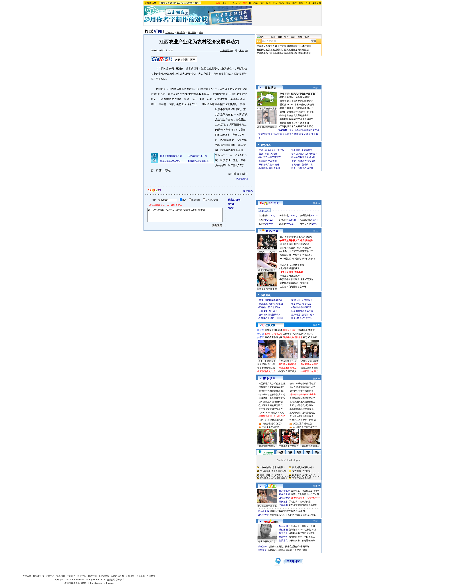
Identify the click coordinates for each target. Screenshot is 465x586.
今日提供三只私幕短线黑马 (304, 153)
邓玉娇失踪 (280, 46)
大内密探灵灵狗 (287, 247)
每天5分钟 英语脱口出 (302, 164)
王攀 (282, 126)
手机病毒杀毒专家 (273, 337)
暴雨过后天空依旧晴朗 (297, 550)
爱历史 (283, 97)
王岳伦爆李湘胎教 (270, 427)
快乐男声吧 (305, 215)
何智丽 (264, 134)
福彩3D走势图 (310, 337)
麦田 (291, 244)
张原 (282, 119)
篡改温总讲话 (277, 49)
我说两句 (316, 3)
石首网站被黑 (263, 49)
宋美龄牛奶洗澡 (264, 53)
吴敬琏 (278, 134)
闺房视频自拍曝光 (267, 270)
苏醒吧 (262, 220)
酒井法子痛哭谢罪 (310, 446)
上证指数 (263, 215)
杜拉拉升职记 (289, 330)
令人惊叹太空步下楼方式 (305, 427)
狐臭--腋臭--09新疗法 (301, 318)
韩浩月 (283, 108)
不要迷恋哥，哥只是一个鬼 (302, 526)
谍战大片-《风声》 (267, 251)
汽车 (255, 3)
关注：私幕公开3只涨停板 (271, 150)
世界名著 (287, 333)
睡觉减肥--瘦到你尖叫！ (270, 168)
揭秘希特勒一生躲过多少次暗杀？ (296, 255)
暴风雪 (285, 134)
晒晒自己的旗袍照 (276, 550)
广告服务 (71, 576)
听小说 (260, 333)
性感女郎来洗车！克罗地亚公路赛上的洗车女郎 (293, 515)
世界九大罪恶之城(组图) (301, 405)
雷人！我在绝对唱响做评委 (300, 101)
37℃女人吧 (305, 224)
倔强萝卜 (284, 244)
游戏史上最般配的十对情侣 (303, 420)
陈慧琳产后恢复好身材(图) (271, 387)
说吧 (306, 37)
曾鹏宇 (283, 101)
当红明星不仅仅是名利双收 (302, 533)
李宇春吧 (283, 215)
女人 (275, 3)
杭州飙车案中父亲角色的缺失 (299, 119)
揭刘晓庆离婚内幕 (287, 364)
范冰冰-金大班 (305, 237)
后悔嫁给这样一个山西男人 (302, 537)
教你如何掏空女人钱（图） (304, 157)
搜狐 (163, 3)
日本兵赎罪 (305, 46)
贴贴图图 (283, 529)
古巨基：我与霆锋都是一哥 (293, 286)
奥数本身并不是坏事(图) (298, 122)
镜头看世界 (284, 490)
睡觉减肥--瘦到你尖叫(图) (271, 303)
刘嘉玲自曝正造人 (287, 371)
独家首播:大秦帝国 (289, 237)
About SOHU (117, 576)
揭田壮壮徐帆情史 (267, 361)
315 (310, 130)
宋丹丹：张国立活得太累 (292, 265)
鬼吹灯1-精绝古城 (273, 333)
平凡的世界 (297, 333)
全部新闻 (140, 576)
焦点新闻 (283, 526)
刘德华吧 (283, 220)
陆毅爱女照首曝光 (309, 367)
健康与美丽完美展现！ (270, 314)
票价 (308, 134)
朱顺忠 (283, 115)
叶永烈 (271, 134)
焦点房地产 (189, 3)
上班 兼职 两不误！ (268, 311)
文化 (303, 134)
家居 (268, 3)
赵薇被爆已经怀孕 (266, 364)
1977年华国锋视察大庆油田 (300, 104)
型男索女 (283, 540)
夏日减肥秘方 (290, 49)
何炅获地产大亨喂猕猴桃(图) (272, 383)
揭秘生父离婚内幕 (309, 361)
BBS (308, 3)
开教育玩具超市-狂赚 (269, 164)
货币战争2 (309, 333)
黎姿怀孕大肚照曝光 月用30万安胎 (297, 279)
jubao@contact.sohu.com (101, 583)
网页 (280, 37)
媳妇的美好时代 (301, 244)
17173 (180, 3)
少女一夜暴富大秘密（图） (304, 161)
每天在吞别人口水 (267, 541)
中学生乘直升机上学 (267, 108)
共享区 (260, 337)
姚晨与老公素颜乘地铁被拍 (272, 398)
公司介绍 (130, 576)
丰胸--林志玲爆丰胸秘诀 (270, 300)
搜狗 (197, 3)
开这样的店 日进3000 (269, 307)
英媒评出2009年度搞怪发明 (302, 529)
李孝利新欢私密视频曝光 (302, 409)
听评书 (260, 330)
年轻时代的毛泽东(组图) (298, 97)
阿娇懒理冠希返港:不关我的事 (294, 283)
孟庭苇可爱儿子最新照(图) (302, 412)
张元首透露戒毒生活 (302, 423)
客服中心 (81, 576)
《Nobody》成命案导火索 (271, 412)
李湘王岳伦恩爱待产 (290, 275)
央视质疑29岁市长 (266, 46)
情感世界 (283, 537)
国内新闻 (181, 32)
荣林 (282, 112)
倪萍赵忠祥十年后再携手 (302, 391)
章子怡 (292, 130)
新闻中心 (169, 32)
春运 (298, 130)
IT (250, 3)
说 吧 (276, 203)
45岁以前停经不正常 (301, 307)
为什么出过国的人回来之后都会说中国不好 (288, 546)
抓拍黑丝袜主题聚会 (267, 506)
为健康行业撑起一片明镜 (271, 318)
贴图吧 (262, 224)
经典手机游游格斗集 (293, 337)
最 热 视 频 (272, 231)
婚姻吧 (282, 224)
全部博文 (151, 576)
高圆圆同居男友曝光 (267, 127)
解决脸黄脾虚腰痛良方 (302, 311)
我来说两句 (225, 50)
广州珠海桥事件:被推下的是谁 (299, 112)
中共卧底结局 (279, 53)
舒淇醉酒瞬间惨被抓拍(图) (302, 398)
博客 (301, 3)
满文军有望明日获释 (290, 268)
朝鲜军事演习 (293, 46)
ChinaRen (171, 3)
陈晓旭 (297, 134)
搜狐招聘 (60, 576)
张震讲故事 (302, 330)
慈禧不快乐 (291, 53)
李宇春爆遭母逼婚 (266, 367)
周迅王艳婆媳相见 (287, 367)
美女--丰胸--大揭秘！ (269, 153)
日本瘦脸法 (303, 49)
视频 (281, 3)
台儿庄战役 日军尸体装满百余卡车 (296, 251)
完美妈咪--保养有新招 (301, 150)
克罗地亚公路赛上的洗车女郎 (305, 494)
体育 (224, 3)
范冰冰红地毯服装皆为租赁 (272, 394)
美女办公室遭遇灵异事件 (271, 409)
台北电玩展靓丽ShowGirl (271, 420)
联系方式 (92, 576)
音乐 (293, 37)
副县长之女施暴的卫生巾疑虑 (299, 126)
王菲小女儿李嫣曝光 (289, 446)
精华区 (231, 203)
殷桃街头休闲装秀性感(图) (271, 391)
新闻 (273, 37)
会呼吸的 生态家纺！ (269, 161)
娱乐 (234, 3)
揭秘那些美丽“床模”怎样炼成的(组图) (288, 511)
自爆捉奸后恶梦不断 (267, 289)
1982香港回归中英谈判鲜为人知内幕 (298, 258)
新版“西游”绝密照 (267, 446)
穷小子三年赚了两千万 (270, 157)
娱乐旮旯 (283, 533)
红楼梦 (311, 330)
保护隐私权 (103, 576)
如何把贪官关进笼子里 (298, 115)
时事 (201, 32)
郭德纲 (304, 130)
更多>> (316, 88)
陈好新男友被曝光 (309, 371)
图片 (300, 37)
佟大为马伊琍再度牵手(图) (302, 387)
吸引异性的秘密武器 (301, 303)
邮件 (294, 3)
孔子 (313, 134)
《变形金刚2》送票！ (272, 423)
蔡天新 (283, 122)
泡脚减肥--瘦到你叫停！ (303, 314)
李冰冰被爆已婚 (288, 361)
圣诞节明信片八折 (266, 371)
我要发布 (248, 191)
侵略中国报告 (304, 53)
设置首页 (27, 576)
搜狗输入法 (38, 576)
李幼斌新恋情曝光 (309, 364)
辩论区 (231, 208)
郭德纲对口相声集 (273, 330)
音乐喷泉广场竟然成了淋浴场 (305, 490)
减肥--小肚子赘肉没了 (301, 300)
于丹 (291, 134)
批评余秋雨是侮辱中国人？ (300, 108)
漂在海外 (262, 546)
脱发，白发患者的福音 (302, 168)
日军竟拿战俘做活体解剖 (271, 401)
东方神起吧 (305, 220)
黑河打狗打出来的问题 (300, 501)
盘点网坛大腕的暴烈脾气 (271, 405)
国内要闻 (192, 32)
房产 (262, 3)
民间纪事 (283, 501)
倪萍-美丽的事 (304, 247)
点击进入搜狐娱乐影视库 (302, 416)
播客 (288, 3)
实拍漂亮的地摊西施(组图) (302, 401)
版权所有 (120, 579)
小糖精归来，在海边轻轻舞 (302, 540)
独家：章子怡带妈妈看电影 (303, 383)
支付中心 (50, 576)
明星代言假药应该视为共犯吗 (303, 505)
